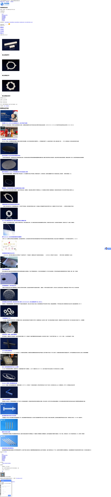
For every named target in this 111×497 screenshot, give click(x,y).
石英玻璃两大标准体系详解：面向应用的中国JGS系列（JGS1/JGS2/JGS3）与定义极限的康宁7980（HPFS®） (22, 301)
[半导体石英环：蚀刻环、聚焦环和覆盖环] (9, 332)
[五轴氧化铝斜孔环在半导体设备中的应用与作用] (9, 202)
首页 (2, 14)
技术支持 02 (13, 481)
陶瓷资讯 (3, 18)
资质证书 (6, 463)
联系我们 (12, 1)
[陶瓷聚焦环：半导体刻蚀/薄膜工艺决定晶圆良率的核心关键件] (9, 186)
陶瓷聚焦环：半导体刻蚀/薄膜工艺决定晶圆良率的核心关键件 (13, 188)
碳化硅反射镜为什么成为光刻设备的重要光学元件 (11, 155)
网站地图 (7, 1)
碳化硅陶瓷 (4, 17)
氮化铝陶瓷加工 (17, 22)
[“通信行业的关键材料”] (9, 397)
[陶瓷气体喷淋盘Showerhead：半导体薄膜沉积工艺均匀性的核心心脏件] (9, 170)
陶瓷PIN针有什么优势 (6, 431)
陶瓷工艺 (3, 19)
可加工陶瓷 (26, 22)
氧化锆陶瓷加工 (12, 22)
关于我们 (3, 20)
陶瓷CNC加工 (30, 22)
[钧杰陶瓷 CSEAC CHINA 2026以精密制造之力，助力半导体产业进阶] (9, 121)
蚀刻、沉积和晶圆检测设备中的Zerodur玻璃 (10, 366)
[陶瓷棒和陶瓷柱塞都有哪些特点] (9, 446)
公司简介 (3, 463)
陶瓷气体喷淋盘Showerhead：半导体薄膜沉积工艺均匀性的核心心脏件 (15, 171)
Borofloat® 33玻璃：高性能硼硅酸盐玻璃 (9, 383)
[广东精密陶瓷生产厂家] (9, 316)
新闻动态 (2, 27)
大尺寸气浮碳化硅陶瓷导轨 (7, 350)
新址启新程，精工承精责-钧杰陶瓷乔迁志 (9, 139)
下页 (4, 451)
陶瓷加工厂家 (2, 1)
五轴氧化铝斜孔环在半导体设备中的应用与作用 (10, 204)
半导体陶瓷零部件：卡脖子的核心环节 (9, 285)
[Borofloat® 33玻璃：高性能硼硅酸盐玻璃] (9, 381)
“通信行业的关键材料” (6, 399)
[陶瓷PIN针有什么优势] (9, 430)
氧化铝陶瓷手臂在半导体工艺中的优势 (9, 415)
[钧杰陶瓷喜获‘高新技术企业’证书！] (9, 251)
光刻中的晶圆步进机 (5, 269)
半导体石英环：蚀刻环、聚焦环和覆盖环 (9, 334)
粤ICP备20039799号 (19, 478)
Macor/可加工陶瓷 (5, 455)
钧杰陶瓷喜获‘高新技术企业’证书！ (8, 253)
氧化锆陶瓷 (4, 456)
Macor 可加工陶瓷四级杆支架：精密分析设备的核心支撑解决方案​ (14, 220)
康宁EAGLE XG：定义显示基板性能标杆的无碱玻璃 (11, 236)
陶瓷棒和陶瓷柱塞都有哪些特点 (8, 448)
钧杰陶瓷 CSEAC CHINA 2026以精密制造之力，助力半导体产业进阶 (14, 123)
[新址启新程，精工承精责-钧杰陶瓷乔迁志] (9, 137)
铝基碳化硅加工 (22, 22)
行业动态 (2, 29)
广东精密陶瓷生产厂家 (6, 318)
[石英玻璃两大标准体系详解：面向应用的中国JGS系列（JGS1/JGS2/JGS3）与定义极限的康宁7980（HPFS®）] (9, 300)
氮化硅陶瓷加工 (7, 22)
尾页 (6, 451)
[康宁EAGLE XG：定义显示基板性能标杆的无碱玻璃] (9, 235)
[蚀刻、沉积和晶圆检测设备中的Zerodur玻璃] (9, 365)
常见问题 (2, 31)
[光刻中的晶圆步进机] (9, 267)
